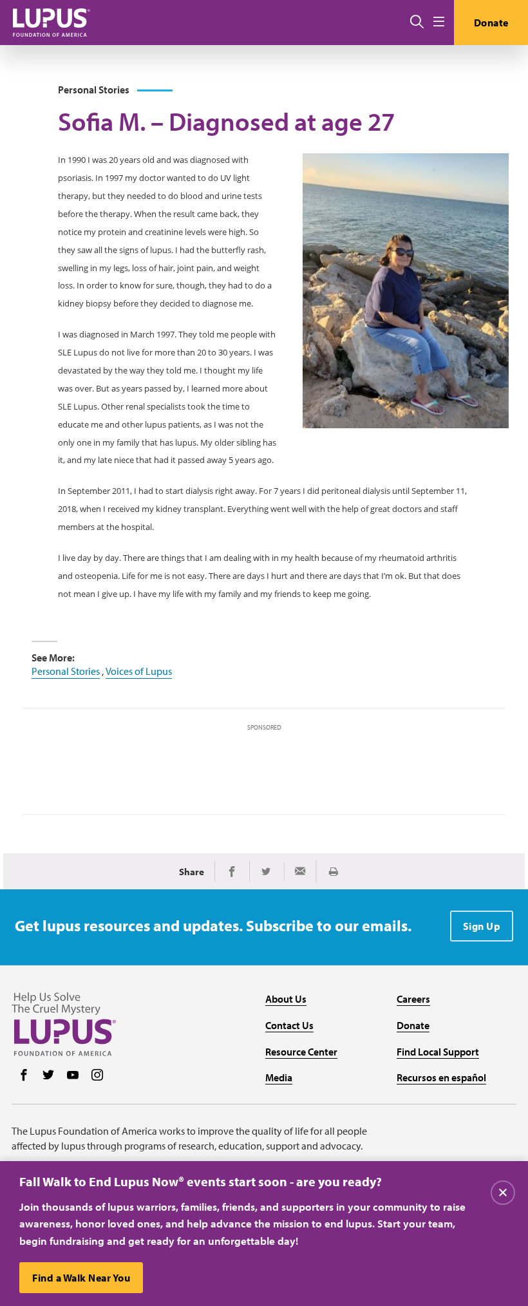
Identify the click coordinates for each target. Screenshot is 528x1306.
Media (278, 1077)
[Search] (417, 22)
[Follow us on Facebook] (24, 1076)
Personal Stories (66, 671)
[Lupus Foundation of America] (51, 22)
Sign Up (482, 926)
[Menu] (438, 22)
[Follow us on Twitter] (48, 1076)
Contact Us (289, 1025)
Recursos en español (441, 1077)
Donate (491, 22)
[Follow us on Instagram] (97, 1076)
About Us (285, 998)
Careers (413, 998)
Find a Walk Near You (81, 1277)
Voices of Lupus (139, 671)
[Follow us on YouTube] (73, 1076)
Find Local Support (438, 1051)
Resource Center (301, 1051)
